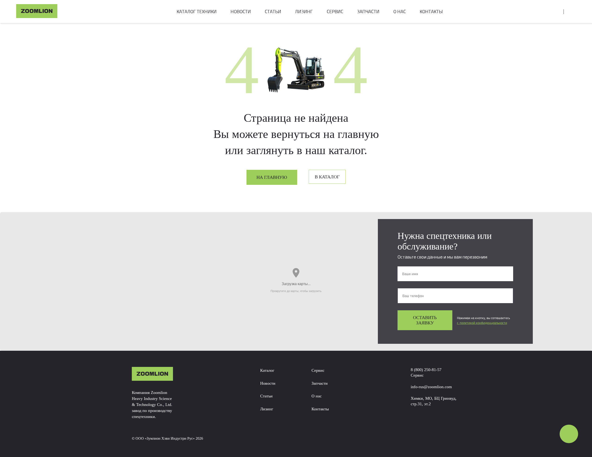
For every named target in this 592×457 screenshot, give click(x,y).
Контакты (320, 409)
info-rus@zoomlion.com (431, 386)
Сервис (317, 370)
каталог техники (197, 11)
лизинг (304, 11)
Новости (267, 383)
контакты (431, 11)
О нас (316, 396)
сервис (335, 11)
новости (241, 11)
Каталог (267, 370)
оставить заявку (425, 320)
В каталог (327, 176)
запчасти (368, 11)
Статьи (273, 11)
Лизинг (266, 409)
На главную (271, 177)
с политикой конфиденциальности (482, 322)
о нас (399, 11)
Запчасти (319, 383)
